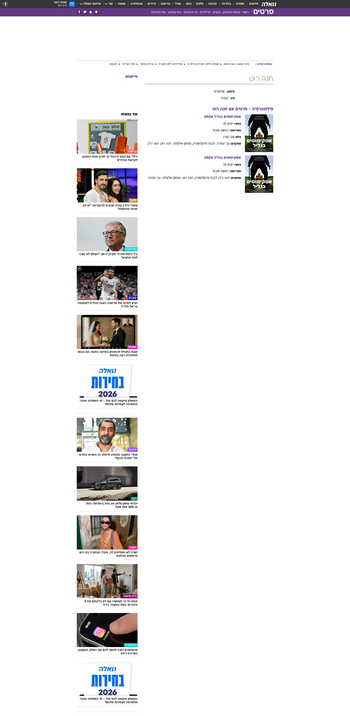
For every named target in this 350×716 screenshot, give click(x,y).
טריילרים (205, 12)
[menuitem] (251, 4)
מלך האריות (128, 64)
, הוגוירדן (154, 143)
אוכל (178, 3)
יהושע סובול (220, 130)
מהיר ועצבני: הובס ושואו (236, 64)
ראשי (246, 12)
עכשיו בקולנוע (231, 12)
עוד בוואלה (129, 114)
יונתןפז (228, 123)
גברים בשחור (147, 64)
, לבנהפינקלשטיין (205, 143)
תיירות (151, 3)
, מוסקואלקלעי (183, 143)
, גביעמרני (155, 177)
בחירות (226, 3)
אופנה (122, 3)
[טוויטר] (85, 12)
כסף (188, 3)
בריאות (165, 3)
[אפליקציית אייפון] (90, 12)
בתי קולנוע (174, 12)
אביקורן (228, 136)
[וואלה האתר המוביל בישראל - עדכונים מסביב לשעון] (269, 4)
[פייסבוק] (79, 12)
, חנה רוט (166, 143)
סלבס (200, 3)
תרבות (212, 3)
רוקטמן (113, 64)
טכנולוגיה (136, 3)
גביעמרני (223, 143)
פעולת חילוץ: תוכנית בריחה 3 (203, 64)
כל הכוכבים (190, 12)
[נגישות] (5, 4)
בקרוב (216, 12)
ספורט (240, 3)
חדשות (253, 3)
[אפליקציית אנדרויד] (96, 12)
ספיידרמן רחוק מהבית (170, 64)
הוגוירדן (224, 177)
